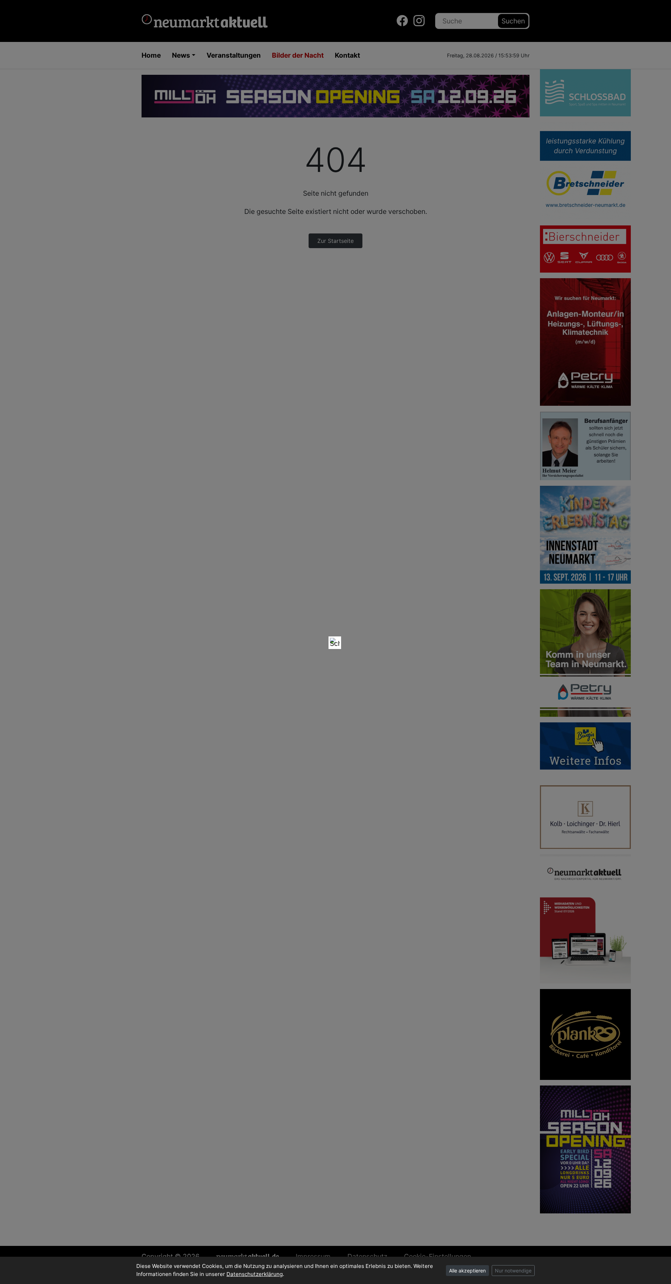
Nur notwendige (513, 1271)
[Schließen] (335, 642)
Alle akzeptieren (467, 1271)
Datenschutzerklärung (254, 1274)
